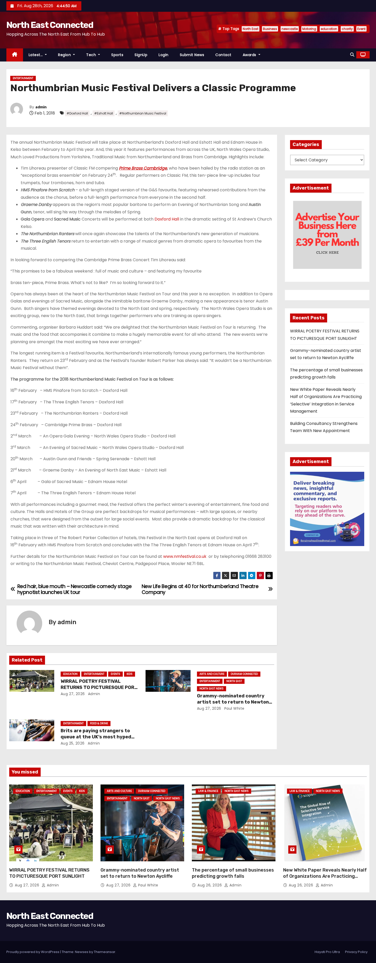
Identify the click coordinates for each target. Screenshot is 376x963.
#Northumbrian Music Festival (142, 113)
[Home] (14, 54)
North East (250, 29)
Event (361, 29)
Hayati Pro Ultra (327, 951)
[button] (352, 55)
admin (41, 107)
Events (115, 674)
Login (164, 54)
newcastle (290, 29)
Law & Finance (208, 791)
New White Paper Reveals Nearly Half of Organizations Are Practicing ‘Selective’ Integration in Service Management (325, 879)
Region (65, 54)
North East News (212, 688)
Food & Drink (99, 723)
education (329, 29)
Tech (91, 54)
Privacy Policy (356, 951)
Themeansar (104, 951)
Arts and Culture (212, 674)
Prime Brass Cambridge (143, 168)
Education (70, 674)
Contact (223, 54)
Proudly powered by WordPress (33, 951)
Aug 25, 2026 (73, 743)
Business (270, 29)
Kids (129, 674)
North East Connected (49, 25)
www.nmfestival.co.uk (184, 556)
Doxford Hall (166, 219)
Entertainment (23, 78)
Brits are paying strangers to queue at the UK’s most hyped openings (96, 737)
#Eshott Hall (103, 113)
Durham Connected (244, 674)
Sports (117, 54)
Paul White (234, 708)
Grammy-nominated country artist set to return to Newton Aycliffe (233, 702)
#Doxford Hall (77, 113)
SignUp (141, 54)
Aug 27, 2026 (73, 693)
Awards (250, 54)
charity (347, 29)
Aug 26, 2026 (210, 885)
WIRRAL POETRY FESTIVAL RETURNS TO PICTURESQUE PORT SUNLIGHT (99, 687)
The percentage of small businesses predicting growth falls (233, 873)
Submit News (192, 54)
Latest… (36, 54)
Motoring (309, 29)
